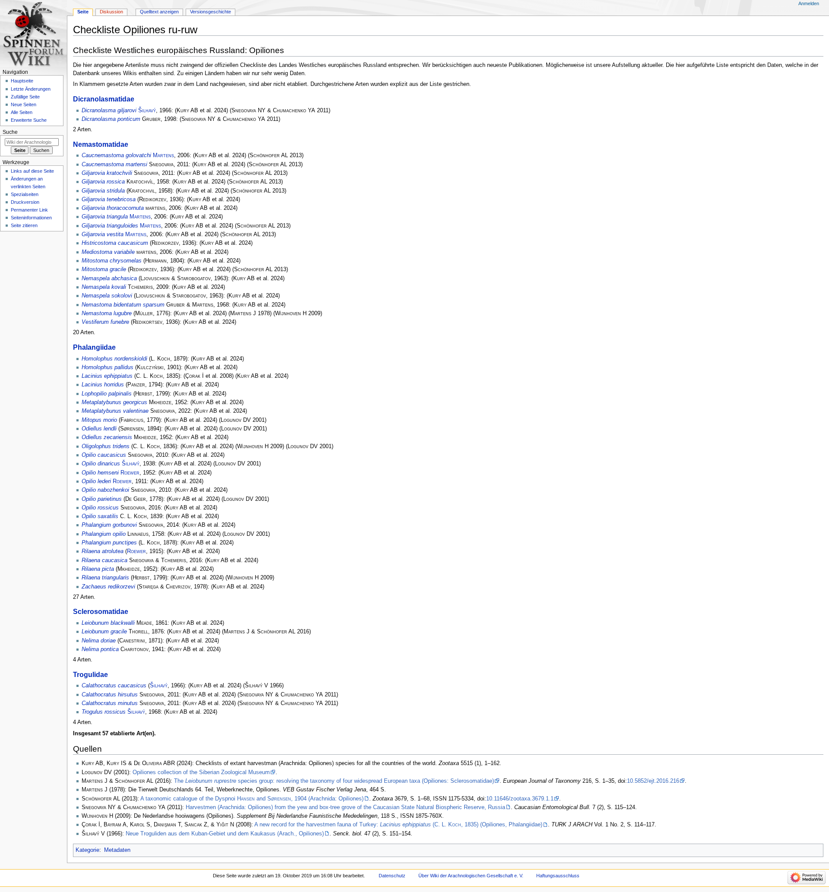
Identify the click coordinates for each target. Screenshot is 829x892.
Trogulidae (90, 674)
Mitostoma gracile (104, 269)
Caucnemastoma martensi (114, 164)
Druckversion (25, 202)
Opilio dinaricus (101, 464)
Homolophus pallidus (107, 367)
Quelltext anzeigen (159, 11)
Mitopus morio (99, 420)
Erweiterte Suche (29, 120)
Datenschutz (392, 875)
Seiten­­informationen (31, 217)
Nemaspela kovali (104, 287)
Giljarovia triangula (105, 217)
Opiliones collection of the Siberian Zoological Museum (201, 772)
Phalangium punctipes (109, 543)
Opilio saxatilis (100, 516)
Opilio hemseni (100, 473)
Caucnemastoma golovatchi (116, 155)
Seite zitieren (24, 225)
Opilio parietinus (102, 499)
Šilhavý (147, 111)
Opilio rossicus (100, 508)
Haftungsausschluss (557, 875)
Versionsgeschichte (210, 11)
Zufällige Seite (25, 96)
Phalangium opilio (104, 534)
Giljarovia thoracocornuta (113, 208)
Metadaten (117, 850)
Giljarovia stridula (103, 191)
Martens (163, 155)
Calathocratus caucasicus (114, 686)
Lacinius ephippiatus (107, 376)
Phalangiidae (94, 347)
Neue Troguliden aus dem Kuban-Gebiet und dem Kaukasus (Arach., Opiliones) (225, 834)
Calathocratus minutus (110, 703)
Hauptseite (22, 80)
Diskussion (111, 11)
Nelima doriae (99, 641)
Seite (83, 11)
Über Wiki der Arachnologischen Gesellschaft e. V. (470, 875)
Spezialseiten (24, 194)
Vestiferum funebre (105, 322)
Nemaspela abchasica (109, 278)
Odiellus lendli (99, 429)
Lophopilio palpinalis (107, 394)
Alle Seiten (21, 112)
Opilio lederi (96, 481)
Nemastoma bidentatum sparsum (123, 305)
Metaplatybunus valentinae (115, 411)
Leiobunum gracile (104, 632)
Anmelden (808, 3)
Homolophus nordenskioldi (114, 359)
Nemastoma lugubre (107, 313)
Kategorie (87, 850)
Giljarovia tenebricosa (109, 199)
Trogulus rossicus (104, 712)
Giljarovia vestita (102, 234)
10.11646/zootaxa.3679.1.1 (520, 799)
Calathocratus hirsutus (110, 695)
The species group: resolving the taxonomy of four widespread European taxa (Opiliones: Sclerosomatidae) (334, 781)
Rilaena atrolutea (102, 551)
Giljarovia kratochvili (107, 173)
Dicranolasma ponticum (111, 119)
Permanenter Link (29, 209)
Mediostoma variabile (108, 252)
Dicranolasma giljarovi (109, 111)
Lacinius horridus (103, 385)
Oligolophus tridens (106, 446)
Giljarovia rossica (103, 182)
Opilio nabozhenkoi (105, 490)
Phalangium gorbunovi (109, 525)
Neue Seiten (23, 104)
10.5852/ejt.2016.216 (653, 781)
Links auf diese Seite (32, 171)
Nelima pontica (100, 649)
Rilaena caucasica (104, 560)
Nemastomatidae (100, 144)
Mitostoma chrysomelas (112, 261)
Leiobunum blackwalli (108, 623)
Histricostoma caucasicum (115, 243)
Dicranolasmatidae (103, 99)
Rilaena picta (98, 569)
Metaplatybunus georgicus (114, 402)
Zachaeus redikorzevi (108, 587)
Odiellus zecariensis (107, 437)
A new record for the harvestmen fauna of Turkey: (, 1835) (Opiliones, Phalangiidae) (398, 825)
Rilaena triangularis (105, 578)
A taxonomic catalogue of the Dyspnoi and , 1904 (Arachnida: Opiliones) (252, 799)
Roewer (129, 473)
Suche (10, 132)
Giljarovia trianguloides (110, 226)
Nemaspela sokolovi (107, 296)
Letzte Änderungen (31, 89)
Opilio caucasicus (104, 455)
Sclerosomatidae (100, 611)
